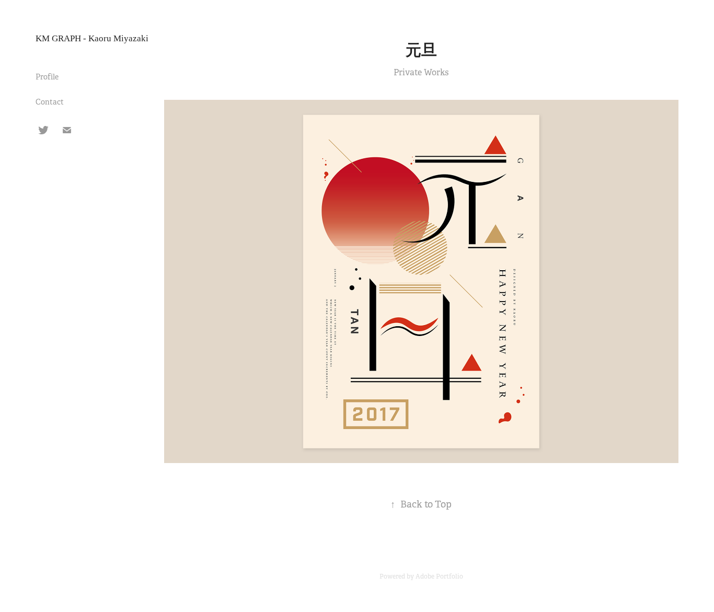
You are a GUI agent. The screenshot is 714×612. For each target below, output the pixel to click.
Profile (47, 77)
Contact (50, 102)
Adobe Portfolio (439, 576)
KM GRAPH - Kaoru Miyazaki (92, 38)
